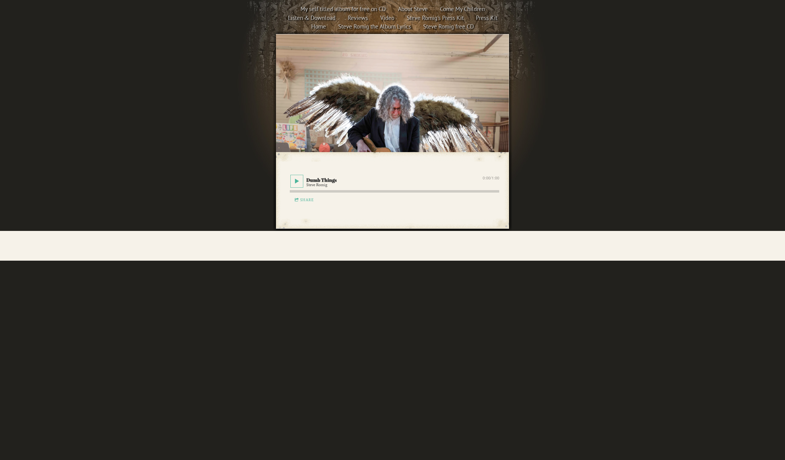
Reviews (358, 17)
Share (307, 200)
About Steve (413, 9)
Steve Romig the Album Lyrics (374, 26)
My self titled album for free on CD (343, 9)
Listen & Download (311, 17)
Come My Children (462, 9)
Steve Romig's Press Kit (435, 17)
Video (387, 17)
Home (318, 26)
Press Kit (486, 17)
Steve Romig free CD (448, 26)
